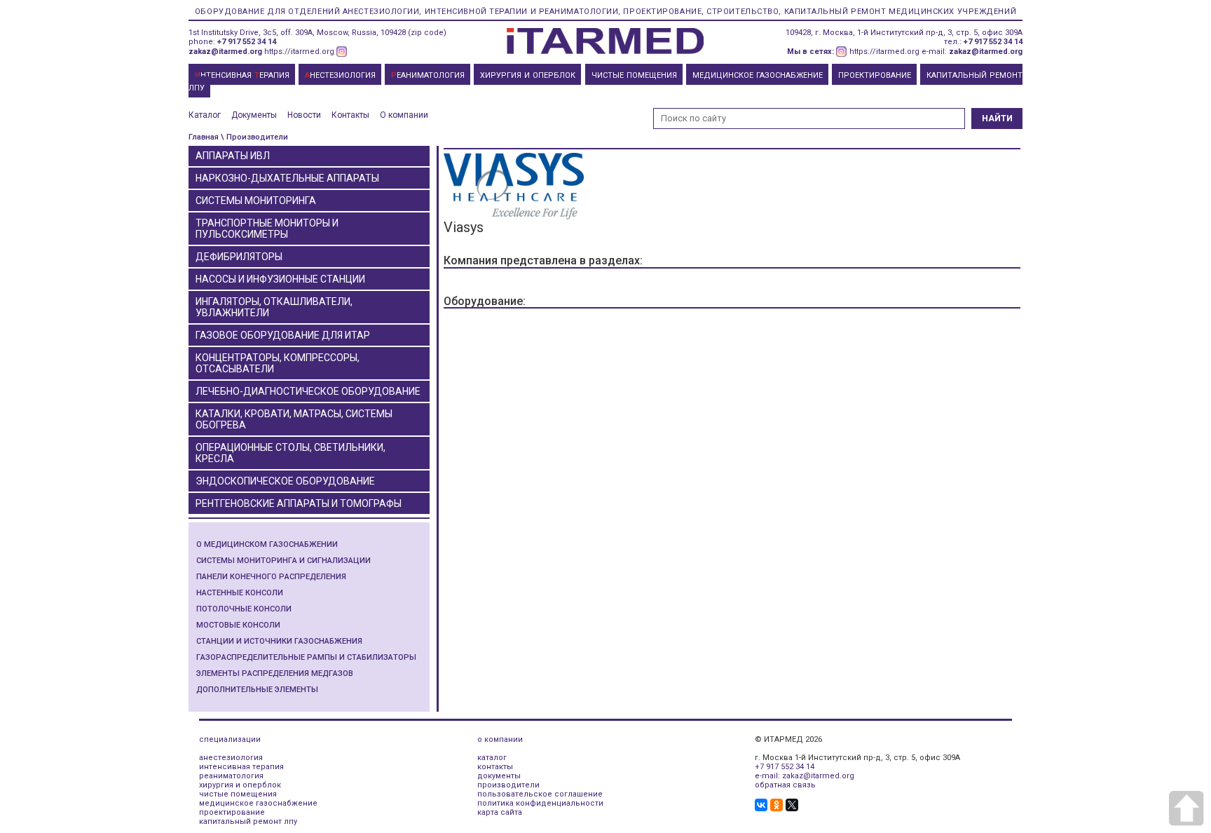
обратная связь (785, 785)
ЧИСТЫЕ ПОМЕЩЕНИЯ (634, 75)
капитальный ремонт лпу (248, 821)
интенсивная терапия (241, 766)
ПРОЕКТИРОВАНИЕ (874, 75)
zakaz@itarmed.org (225, 51)
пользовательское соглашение (540, 794)
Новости (304, 115)
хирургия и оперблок (240, 785)
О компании (404, 115)
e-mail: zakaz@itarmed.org (804, 775)
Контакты (350, 115)
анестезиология (231, 757)
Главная (204, 137)
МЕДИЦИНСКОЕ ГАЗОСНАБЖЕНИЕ (757, 75)
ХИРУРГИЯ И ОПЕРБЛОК (527, 75)
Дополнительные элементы (257, 689)
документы (499, 775)
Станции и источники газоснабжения (279, 641)
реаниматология (231, 775)
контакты (495, 766)
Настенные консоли (239, 592)
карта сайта (499, 812)
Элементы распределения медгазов (274, 673)
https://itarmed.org (299, 51)
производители (508, 785)
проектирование (232, 812)
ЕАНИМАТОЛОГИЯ (428, 75)
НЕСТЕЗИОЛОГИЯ (340, 75)
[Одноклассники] (776, 805)
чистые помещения (238, 794)
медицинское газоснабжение (258, 803)
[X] (792, 805)
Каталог (205, 115)
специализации (230, 739)
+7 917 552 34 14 (246, 41)
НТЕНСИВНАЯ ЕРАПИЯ (242, 75)
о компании (500, 739)
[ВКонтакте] (761, 805)
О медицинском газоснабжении (267, 544)
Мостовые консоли (238, 625)
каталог (492, 757)
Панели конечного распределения (271, 576)
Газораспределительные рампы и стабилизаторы (306, 657)
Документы (254, 115)
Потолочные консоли (244, 609)
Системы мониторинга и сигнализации (283, 560)
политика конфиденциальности (540, 803)
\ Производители (254, 137)
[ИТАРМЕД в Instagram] (342, 51)
